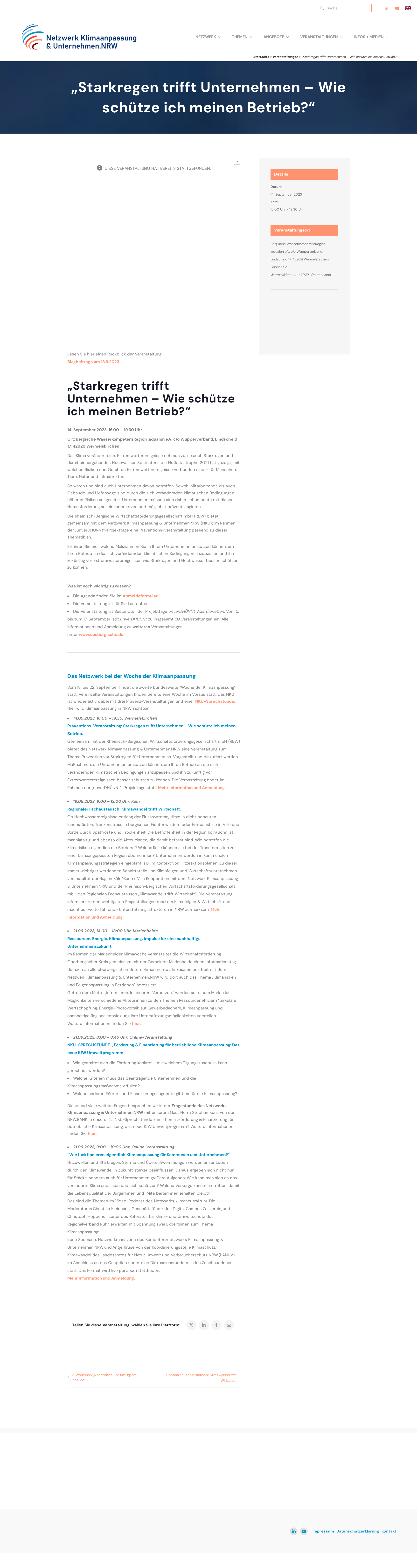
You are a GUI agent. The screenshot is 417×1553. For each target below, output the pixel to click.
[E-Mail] (229, 1325)
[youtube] (304, 1531)
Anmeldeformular (140, 596)
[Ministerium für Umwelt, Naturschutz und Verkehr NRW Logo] (354, 1460)
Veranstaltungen (285, 57)
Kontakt (389, 1531)
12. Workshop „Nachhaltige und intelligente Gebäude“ (103, 1377)
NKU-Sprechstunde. (215, 701)
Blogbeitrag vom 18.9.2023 (93, 361)
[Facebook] (216, 1325)
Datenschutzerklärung (357, 1531)
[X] (191, 1325)
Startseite (261, 57)
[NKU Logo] (79, 25)
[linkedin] (294, 1531)
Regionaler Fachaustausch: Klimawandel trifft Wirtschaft (201, 1377)
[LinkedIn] (204, 1325)
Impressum (323, 1531)
